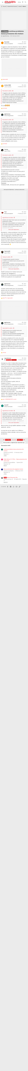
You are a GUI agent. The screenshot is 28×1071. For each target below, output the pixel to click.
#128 (25, 322)
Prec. (8, 439)
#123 (25, 114)
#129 (25, 358)
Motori (5, 465)
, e (9, 399)
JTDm (5, 455)
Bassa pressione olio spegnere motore (13, 469)
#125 (25, 212)
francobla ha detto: (7, 90)
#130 (25, 405)
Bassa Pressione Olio (11, 477)
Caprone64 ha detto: (7, 328)
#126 (25, 251)
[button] (2, 2)
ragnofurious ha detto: (7, 217)
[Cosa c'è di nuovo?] (22, 2)
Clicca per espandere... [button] (14, 229)
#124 (25, 149)
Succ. (19, 439)
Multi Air (6, 482)
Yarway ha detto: (6, 257)
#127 (25, 283)
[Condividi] (22, 42)
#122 (25, 85)
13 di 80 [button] (14, 439)
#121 (25, 42)
